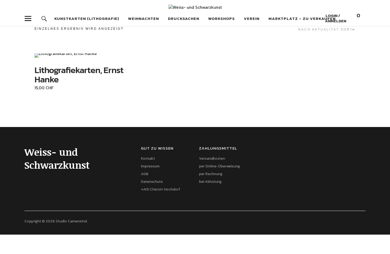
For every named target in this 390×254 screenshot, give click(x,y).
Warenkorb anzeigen (353, 16)
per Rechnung (210, 174)
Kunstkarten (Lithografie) (86, 18)
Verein (251, 18)
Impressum (150, 166)
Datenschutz (152, 181)
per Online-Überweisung (219, 166)
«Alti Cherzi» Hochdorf (160, 189)
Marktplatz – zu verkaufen (302, 18)
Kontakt (148, 158)
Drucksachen (183, 18)
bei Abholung (210, 181)
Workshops (221, 18)
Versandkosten (212, 158)
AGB (144, 174)
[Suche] (44, 18)
